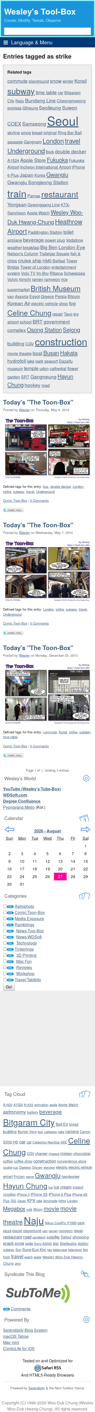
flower (72, 368)
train (16, 193)
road (46, 385)
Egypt (34, 296)
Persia (61, 296)
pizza (7, 1230)
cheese (54, 1153)
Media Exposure (29, 918)
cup (15, 1167)
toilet (68, 231)
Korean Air (18, 303)
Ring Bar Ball (70, 133)
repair (57, 314)
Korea (39, 175)
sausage (15, 142)
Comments (20, 1309)
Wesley (24, 409)
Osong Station (44, 329)
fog (72, 303)
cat (29, 1142)
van (10, 296)
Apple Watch (38, 213)
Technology (26, 943)
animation (41, 1104)
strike (7, 491)
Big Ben (49, 247)
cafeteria (50, 1131)
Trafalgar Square (54, 254)
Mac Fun (24, 961)
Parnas (33, 196)
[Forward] (85, 829)
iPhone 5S (39, 1194)
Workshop (25, 973)
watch (28, 1257)
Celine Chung (29, 312)
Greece (47, 296)
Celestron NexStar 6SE (49, 1142)
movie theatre (19, 353)
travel (72, 140)
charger (41, 1153)
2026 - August (47, 831)
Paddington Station (45, 232)
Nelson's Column (22, 254)
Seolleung (50, 107)
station (83, 1243)
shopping (80, 1237)
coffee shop (23, 1161)
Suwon (69, 107)
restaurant (59, 194)
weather (14, 247)
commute (17, 80)
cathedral (58, 368)
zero (18, 1263)
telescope (60, 1249)
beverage (33, 239)
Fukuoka (57, 159)
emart (8, 1176)
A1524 (13, 160)
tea (49, 1249)
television (75, 1249)
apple (53, 1104)
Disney (37, 1167)
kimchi (25, 279)
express (14, 108)
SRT (25, 377)
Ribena (56, 273)
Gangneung (43, 376)
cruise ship (30, 260)
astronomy (14, 1111)
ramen (37, 279)
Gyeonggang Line (44, 205)
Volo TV (28, 273)
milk (29, 1209)
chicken (66, 1153)
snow (56, 80)
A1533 (28, 1104)
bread (37, 133)
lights (62, 1200)
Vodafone (74, 240)
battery (32, 1112)
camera (72, 1131)
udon (44, 368)
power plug (55, 240)
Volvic (12, 279)
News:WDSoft (29, 937)
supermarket (18, 289)
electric (61, 1167)
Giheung (30, 108)
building (15, 343)
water (38, 1257)
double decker (70, 151)
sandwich (39, 1237)
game (30, 1176)
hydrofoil (16, 360)
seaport (51, 361)
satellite (53, 1237)
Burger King (27, 1131)
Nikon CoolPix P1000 (61, 1222)
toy (76, 314)
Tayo (68, 314)
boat (37, 352)
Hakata (69, 352)
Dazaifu (66, 361)
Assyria (21, 296)
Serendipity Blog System (25, 1330)
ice (50, 1187)
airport (13, 322)
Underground (26, 150)
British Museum (56, 288)
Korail (80, 80)
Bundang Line (40, 100)
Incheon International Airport (45, 167)
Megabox (14, 1208)
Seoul (63, 120)
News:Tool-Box (30, 931)
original (50, 133)
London (53, 140)
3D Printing (26, 955)
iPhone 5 (23, 1194)
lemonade (50, 1200)
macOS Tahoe (16, 1336)
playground (39, 81)
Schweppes (74, 273)
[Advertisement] (47, 1038)
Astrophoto (24, 906)
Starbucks (68, 1243)
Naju (19, 101)
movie (51, 1208)
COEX (14, 123)
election (49, 1167)
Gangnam (33, 142)
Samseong (34, 123)
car (60, 93)
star (56, 1243)
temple (31, 368)
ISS (13, 1200)
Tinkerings (24, 949)
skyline (13, 133)
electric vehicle (44, 303)
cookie (7, 1167)
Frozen (19, 1176)
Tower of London (35, 267)
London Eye (72, 247)
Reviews (24, 967)
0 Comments (39, 500)
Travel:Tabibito (28, 980)
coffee (8, 1161)
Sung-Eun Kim (34, 1249)
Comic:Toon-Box (15, 500)
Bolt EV (62, 1124)
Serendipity (36, 1388)
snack (8, 1243)
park (39, 361)
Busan (51, 352)
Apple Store (33, 159)
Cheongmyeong (71, 101)
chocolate (82, 1153)
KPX (31, 1200)
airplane (14, 240)
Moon (38, 1209)
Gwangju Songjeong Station (37, 182)
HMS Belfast (54, 261)
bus (50, 151)
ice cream (63, 1187)
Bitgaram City (29, 1122)
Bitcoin (74, 296)
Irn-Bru (42, 273)
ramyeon (52, 279)
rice (64, 279)
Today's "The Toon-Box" (38, 402)
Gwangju (57, 174)
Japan (26, 174)
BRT (38, 321)
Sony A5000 (43, 1243)
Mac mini (11, 1342)
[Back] (9, 829)
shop (63, 303)
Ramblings (24, 924)
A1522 (7, 1104)
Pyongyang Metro (19, 807)
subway (21, 91)
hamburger (71, 1176)
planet (17, 1230)
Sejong (71, 329)
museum (15, 368)
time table (46, 92)
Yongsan (17, 204)
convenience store (71, 1161)
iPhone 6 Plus (60, 1194)
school (26, 322)
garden (13, 377)
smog (26, 133)
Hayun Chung (25, 1185)
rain (45, 1230)
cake (61, 1131)
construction (61, 341)
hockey (33, 384)
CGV (29, 344)
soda (29, 1243)
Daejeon (25, 1167)
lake (30, 361)
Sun (18, 1249)
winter (68, 81)
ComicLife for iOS (19, 1348)
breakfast (31, 247)
